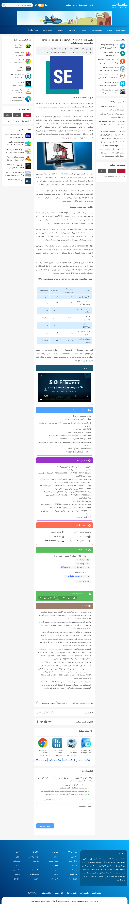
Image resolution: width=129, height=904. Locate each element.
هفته (121, 170)
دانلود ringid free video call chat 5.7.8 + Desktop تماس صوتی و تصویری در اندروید (111, 76)
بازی (75, 5)
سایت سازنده (81, 581)
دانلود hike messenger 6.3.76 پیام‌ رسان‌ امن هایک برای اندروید (112, 84)
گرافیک (17, 865)
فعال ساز (55, 878)
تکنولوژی (17, 878)
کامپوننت (16, 861)
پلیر (38, 865)
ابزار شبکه (73, 874)
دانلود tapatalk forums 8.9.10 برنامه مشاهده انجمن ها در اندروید (111, 61)
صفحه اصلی (120, 30)
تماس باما (83, 5)
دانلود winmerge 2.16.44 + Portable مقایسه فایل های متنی (18, 151)
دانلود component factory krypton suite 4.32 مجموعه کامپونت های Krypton (18, 173)
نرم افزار (72, 30)
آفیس (55, 856)
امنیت (60, 30)
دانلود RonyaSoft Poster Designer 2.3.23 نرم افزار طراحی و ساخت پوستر (19, 158)
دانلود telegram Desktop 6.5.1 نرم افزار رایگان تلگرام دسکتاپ (112, 46)
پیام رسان (35, 869)
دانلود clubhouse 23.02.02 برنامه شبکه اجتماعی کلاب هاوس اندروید (112, 91)
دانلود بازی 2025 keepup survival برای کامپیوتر (15, 166)
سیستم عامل (97, 30)
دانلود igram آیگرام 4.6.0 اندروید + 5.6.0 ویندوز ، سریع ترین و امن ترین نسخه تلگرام (111, 69)
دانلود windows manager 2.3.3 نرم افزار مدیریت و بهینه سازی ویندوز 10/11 (111, 124)
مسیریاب (35, 878)
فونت (68, 5)
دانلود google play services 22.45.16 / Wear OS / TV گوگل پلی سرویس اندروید (18, 143)
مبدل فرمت (73, 865)
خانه (91, 5)
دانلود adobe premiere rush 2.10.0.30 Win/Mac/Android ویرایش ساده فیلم (18, 136)
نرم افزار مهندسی (84, 703)
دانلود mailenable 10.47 (16, 179)
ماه (112, 170)
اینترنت (74, 869)
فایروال (17, 874)
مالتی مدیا (73, 861)
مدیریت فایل (34, 874)
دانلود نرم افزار (72, 893)
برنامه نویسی (53, 861)
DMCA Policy (33, 30)
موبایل (83, 30)
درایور (18, 856)
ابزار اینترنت (73, 878)
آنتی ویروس (15, 869)
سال (102, 170)
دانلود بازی (84, 893)
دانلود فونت (47, 30)
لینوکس (36, 861)
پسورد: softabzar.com (53, 540)
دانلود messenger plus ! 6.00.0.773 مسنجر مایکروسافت (113, 54)
